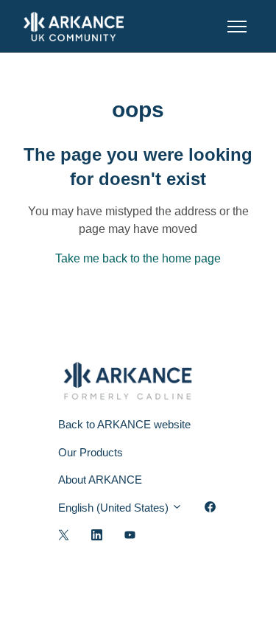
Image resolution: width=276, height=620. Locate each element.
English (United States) (114, 507)
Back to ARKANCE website (124, 424)
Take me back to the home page (138, 258)
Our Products (90, 452)
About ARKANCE (100, 479)
